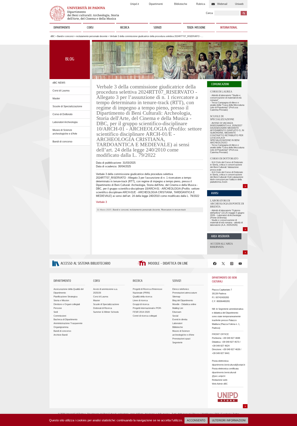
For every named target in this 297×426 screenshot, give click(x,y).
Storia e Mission (61, 300)
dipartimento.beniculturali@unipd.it (228, 364)
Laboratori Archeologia (65, 122)
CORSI (90, 27)
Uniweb (239, 3)
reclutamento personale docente (91, 36)
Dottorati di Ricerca (102, 308)
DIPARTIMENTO (62, 27)
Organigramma (61, 327)
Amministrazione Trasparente (68, 323)
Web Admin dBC (220, 384)
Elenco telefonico (180, 289)
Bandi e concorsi (65, 36)
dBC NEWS (59, 83)
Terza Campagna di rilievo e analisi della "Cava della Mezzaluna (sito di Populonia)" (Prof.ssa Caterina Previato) (227, 106)
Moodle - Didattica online (184, 304)
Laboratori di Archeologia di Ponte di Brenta (227, 203)
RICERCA (124, 27)
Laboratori (177, 323)
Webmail (222, 3)
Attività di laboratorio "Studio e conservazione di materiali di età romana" (225, 97)
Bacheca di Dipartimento (65, 319)
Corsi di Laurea (61, 90)
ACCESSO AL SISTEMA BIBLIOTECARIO (86, 263)
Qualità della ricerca (142, 296)
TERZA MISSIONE (196, 27)
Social (175, 316)
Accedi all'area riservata (221, 245)
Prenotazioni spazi (181, 338)
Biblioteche (180, 3)
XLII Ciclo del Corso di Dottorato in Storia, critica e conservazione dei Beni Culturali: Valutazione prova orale (226, 166)
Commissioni (60, 316)
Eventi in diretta (179, 319)
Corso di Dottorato (63, 114)
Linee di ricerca (140, 300)
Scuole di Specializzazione (67, 106)
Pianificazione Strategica (65, 296)
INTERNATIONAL (228, 27)
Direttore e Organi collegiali (67, 304)
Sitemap (176, 296)
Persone (58, 308)
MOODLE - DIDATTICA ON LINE (168, 263)
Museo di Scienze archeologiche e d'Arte (65, 132)
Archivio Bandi (60, 335)
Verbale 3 (101, 201)
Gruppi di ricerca (141, 304)
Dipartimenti (156, 3)
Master (56, 98)
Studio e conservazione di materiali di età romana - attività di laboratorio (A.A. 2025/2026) (226, 222)
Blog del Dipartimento (182, 300)
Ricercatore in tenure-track (173, 210)
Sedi (56, 312)
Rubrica (200, 3)
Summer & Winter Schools (106, 312)
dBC (53, 36)
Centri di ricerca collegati (145, 316)
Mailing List (177, 308)
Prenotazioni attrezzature (184, 292)
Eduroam (176, 312)
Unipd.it (134, 3)
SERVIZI (157, 27)
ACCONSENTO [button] (196, 420)
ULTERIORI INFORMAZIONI (229, 420)
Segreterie (177, 342)
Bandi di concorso (62, 141)
